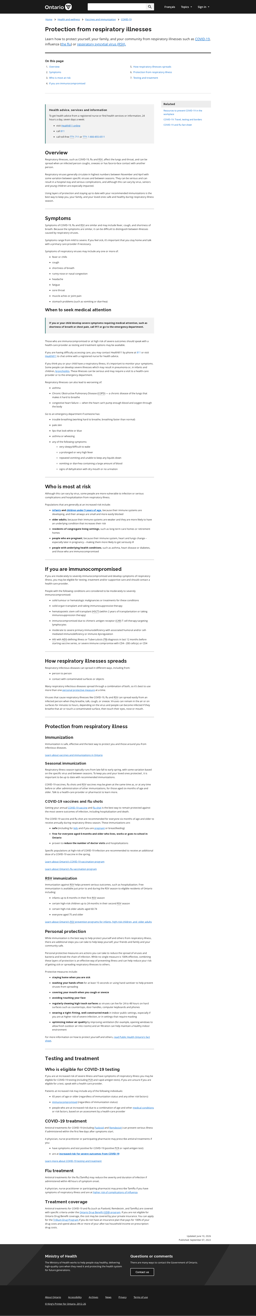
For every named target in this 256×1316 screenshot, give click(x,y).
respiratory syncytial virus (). (101, 44)
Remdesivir (115, 1127)
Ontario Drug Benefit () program (100, 1212)
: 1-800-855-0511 (94, 136)
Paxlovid (99, 1127)
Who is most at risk (60, 77)
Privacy (123, 1297)
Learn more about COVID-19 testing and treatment (73, 1161)
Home (48, 19)
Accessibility (75, 1297)
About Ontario (53, 1297)
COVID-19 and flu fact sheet (178, 124)
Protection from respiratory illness (152, 72)
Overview (54, 66)
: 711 (74, 136)
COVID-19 (126, 19)
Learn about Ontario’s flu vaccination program (71, 869)
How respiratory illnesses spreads (152, 66)
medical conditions (143, 1107)
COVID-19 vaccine (77, 807)
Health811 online (70, 125)
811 (63, 131)
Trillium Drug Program (66, 1219)
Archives (93, 1297)
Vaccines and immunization (100, 19)
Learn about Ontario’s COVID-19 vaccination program (74, 861)
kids (75, 828)
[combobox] (121, 7)
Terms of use (141, 1297)
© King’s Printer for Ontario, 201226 (65, 1303)
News (108, 1297)
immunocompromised (64, 1102)
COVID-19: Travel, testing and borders (183, 119)
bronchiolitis (62, 371)
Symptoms (55, 72)
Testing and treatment (145, 77)
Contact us (142, 1272)
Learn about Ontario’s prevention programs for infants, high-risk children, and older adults (98, 921)
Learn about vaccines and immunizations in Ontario (74, 755)
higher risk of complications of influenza (115, 1192)
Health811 (50, 356)
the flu (66, 44)
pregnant (99, 828)
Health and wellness (69, 19)
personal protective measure (78, 690)
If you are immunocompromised (67, 83)
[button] (150, 6)
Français (169, 7)
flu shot (97, 807)
